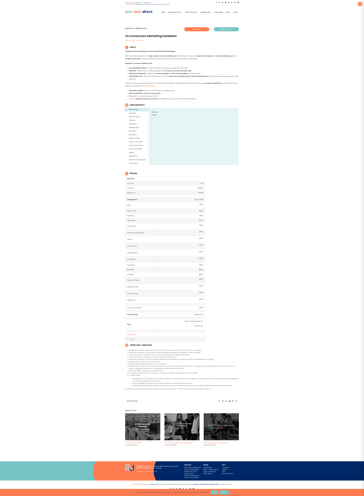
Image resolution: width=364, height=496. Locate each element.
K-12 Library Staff (143, 427)
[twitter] (219, 2)
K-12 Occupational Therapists (182, 427)
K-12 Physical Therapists (221, 427)
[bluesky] (238, 2)
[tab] (137, 109)
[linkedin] (222, 2)
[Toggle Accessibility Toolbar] (360, 3)
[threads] (228, 2)
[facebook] (216, 2)
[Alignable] (231, 2)
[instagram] (225, 2)
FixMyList (132, 99)
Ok (214, 492)
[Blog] (235, 2)
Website (152, 468)
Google (159, 468)
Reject (224, 492)
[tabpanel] (194, 136)
